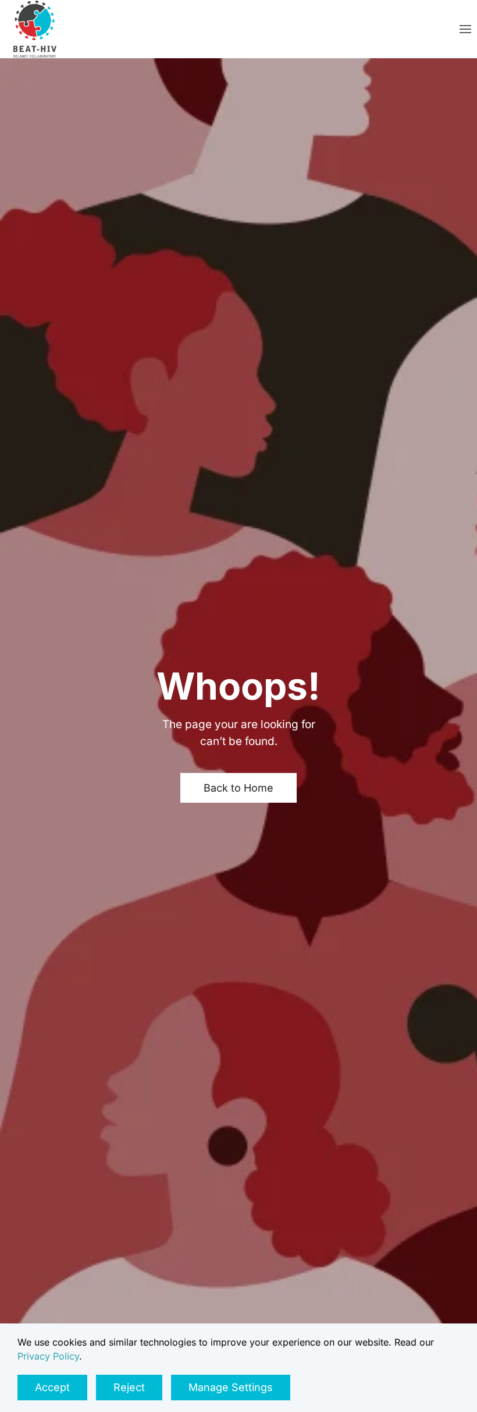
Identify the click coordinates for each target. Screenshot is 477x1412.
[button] (465, 29)
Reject (129, 1387)
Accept (52, 1387)
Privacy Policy (48, 1356)
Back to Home (238, 788)
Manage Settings (230, 1387)
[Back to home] (35, 29)
